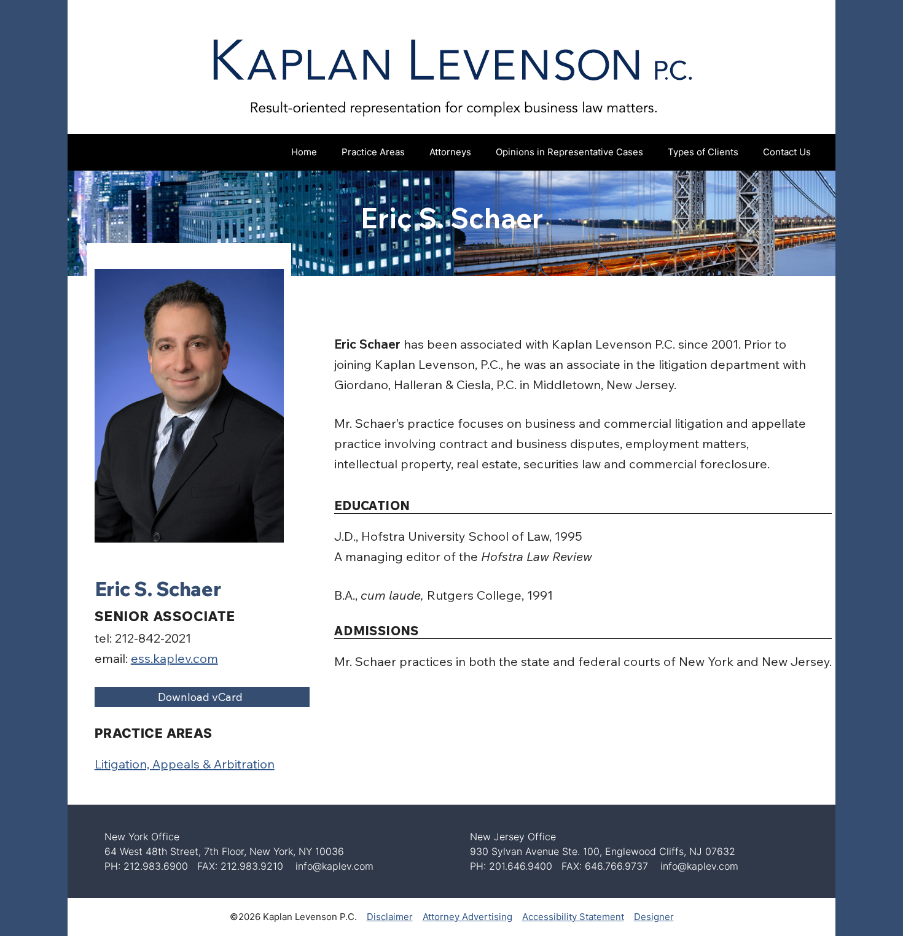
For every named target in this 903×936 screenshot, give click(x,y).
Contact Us (787, 152)
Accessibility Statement (573, 916)
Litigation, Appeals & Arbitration (185, 764)
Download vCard (200, 697)
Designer (654, 916)
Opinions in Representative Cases (569, 152)
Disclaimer (390, 916)
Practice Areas (373, 152)
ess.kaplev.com (174, 658)
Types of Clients (703, 152)
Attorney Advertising (467, 916)
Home (304, 152)
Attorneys (450, 152)
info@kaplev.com (334, 866)
